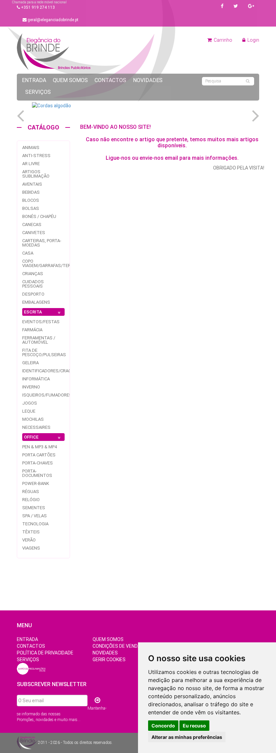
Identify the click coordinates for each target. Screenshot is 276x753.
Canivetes (33, 232)
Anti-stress (36, 155)
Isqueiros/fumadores (47, 395)
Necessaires (36, 427)
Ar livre (31, 163)
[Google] (251, 6)
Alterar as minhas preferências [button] (186, 737)
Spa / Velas (34, 515)
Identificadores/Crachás (51, 370)
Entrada (34, 80)
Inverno (31, 386)
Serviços (38, 92)
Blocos (30, 200)
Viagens (31, 548)
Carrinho (222, 40)
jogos (29, 403)
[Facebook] (222, 6)
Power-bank (35, 483)
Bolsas (30, 208)
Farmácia (32, 329)
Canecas (31, 224)
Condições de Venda (117, 646)
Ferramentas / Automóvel (38, 340)
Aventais (32, 184)
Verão (29, 539)
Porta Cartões (39, 454)
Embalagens (36, 302)
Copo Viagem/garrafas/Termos (51, 263)
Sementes (33, 507)
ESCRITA (33, 311)
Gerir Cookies (109, 659)
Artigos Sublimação (35, 174)
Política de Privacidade (45, 652)
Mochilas (33, 419)
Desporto (33, 294)
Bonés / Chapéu (39, 216)
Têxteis (31, 531)
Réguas (30, 491)
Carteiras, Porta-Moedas (41, 243)
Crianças (32, 273)
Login (252, 40)
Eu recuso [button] (194, 725)
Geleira (30, 362)
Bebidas (31, 192)
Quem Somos (70, 80)
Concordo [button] (163, 725)
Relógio (31, 499)
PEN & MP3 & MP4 (39, 446)
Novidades (148, 80)
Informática (36, 378)
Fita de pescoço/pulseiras (44, 352)
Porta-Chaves (37, 462)
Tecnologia (35, 523)
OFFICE (31, 437)
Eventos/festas (41, 321)
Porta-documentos (37, 473)
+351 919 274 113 (37, 7)
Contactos (110, 80)
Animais (30, 147)
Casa (27, 253)
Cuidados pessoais (33, 284)
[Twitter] (236, 6)
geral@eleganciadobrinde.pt (52, 19)
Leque (28, 411)
